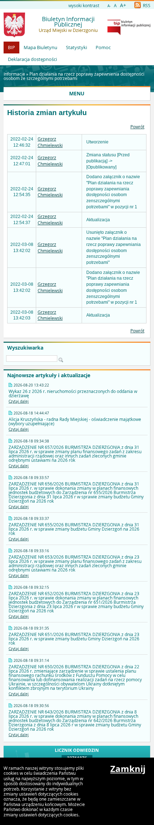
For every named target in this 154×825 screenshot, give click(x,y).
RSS (146, 5)
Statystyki (76, 47)
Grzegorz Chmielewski (50, 142)
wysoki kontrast (83, 5)
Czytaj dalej (19, 401)
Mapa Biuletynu (40, 47)
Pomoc (103, 47)
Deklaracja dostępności (32, 59)
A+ (123, 5)
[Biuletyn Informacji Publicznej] (128, 33)
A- (109, 6)
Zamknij (127, 768)
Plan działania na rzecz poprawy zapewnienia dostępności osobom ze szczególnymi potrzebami (74, 76)
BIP (11, 47)
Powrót (137, 126)
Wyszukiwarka (25, 347)
